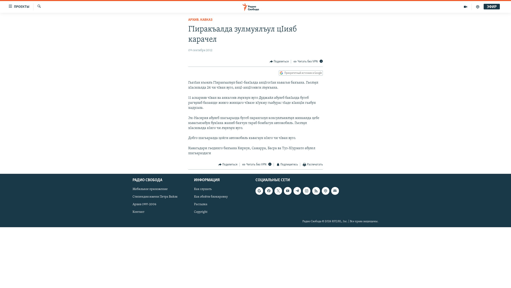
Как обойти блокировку (211, 196)
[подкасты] (478, 7)
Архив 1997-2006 (144, 204)
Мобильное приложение (150, 189)
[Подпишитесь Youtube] (287, 191)
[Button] (279, 61)
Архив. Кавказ (200, 20)
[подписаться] (335, 191)
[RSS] (316, 191)
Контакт (138, 212)
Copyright (200, 212)
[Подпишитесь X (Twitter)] (278, 191)
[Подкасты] (325, 191)
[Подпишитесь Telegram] (297, 191)
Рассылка (200, 204)
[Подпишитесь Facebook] (268, 191)
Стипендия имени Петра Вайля (155, 196)
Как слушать (203, 189)
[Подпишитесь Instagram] (306, 191)
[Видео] (466, 7)
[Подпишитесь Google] (259, 191)
